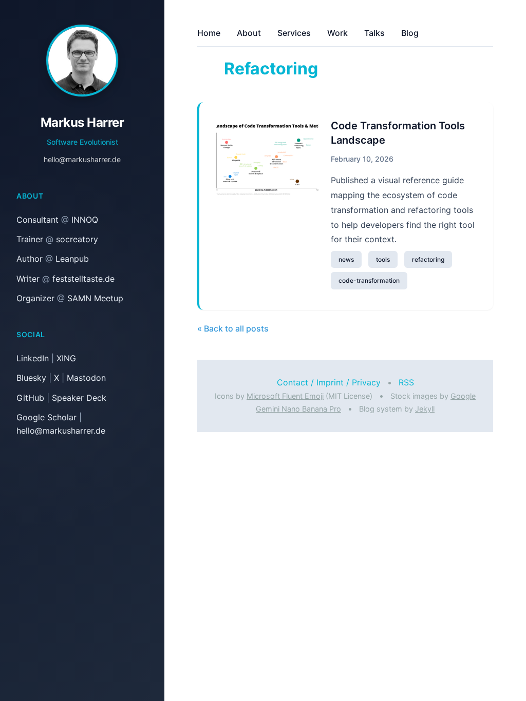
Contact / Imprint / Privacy (329, 382)
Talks (374, 33)
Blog (410, 33)
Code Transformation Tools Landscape (398, 133)
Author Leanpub (52, 259)
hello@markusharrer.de (82, 159)
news (346, 259)
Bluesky (31, 378)
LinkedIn (32, 358)
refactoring (428, 259)
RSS (406, 382)
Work (337, 33)
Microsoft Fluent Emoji (285, 396)
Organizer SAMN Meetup (69, 298)
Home (208, 33)
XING (66, 358)
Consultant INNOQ (57, 220)
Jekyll (425, 408)
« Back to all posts (233, 328)
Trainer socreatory (57, 239)
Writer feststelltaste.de (65, 279)
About (249, 33)
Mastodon (86, 378)
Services (294, 33)
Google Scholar (46, 417)
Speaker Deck (79, 398)
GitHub (30, 398)
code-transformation (369, 280)
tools (383, 259)
